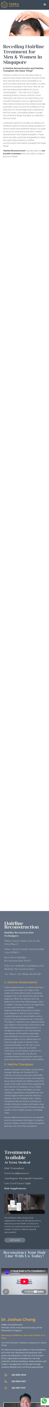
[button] (45, 4)
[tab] (24, 934)
